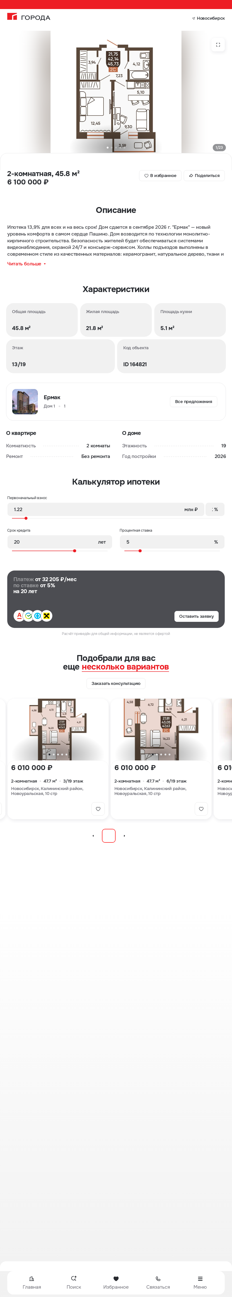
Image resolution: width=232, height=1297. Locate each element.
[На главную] (28, 17)
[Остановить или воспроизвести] (109, 835)
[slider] (114, 518)
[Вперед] (124, 835)
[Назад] (93, 835)
